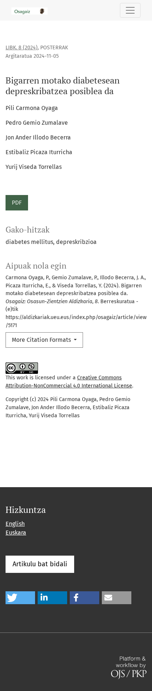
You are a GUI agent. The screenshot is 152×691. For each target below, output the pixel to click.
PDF (17, 202)
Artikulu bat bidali (40, 564)
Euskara (16, 532)
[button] (20, 597)
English (15, 523)
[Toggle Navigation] (130, 10)
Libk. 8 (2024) (22, 48)
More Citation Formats (42, 339)
